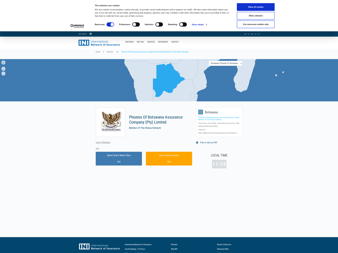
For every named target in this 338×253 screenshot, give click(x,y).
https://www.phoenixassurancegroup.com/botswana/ (217, 133)
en (245, 34)
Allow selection (256, 16)
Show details (198, 24)
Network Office (223, 249)
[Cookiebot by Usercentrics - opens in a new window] (77, 26)
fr (248, 34)
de (252, 34)
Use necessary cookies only (256, 24)
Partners (129, 42)
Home (98, 52)
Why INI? (140, 42)
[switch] (136, 24)
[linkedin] (90, 34)
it (255, 34)
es (258, 34)
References (163, 42)
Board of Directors (224, 244)
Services (151, 42)
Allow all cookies (256, 7)
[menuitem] (246, 67)
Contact (175, 42)
